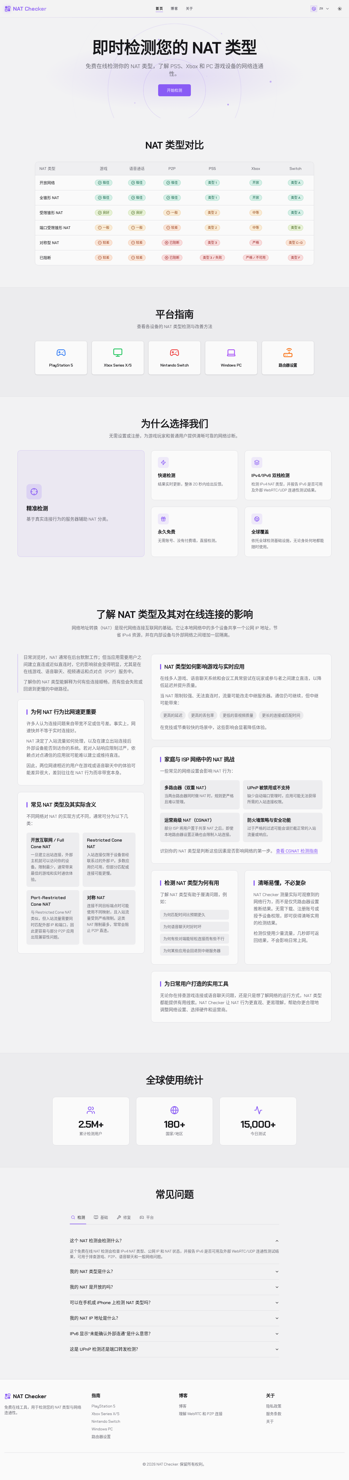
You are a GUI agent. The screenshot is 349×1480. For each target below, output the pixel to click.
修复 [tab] (127, 1217)
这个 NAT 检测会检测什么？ (97, 1241)
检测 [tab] (81, 1217)
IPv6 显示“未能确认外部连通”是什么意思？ (111, 1334)
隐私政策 (273, 1406)
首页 (159, 9)
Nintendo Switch (106, 1421)
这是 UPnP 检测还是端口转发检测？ (105, 1349)
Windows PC (102, 1429)
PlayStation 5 (103, 1406)
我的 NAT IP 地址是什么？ (95, 1318)
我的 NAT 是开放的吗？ (92, 1287)
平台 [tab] (150, 1217)
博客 (174, 9)
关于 (189, 9)
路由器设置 (101, 1436)
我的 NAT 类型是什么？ (92, 1271)
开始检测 (174, 90)
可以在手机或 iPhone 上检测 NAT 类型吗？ (111, 1302)
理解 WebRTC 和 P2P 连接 (200, 1413)
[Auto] (340, 9)
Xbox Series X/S (105, 1413)
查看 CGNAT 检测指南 (297, 851)
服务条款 (273, 1413)
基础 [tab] (104, 1217)
